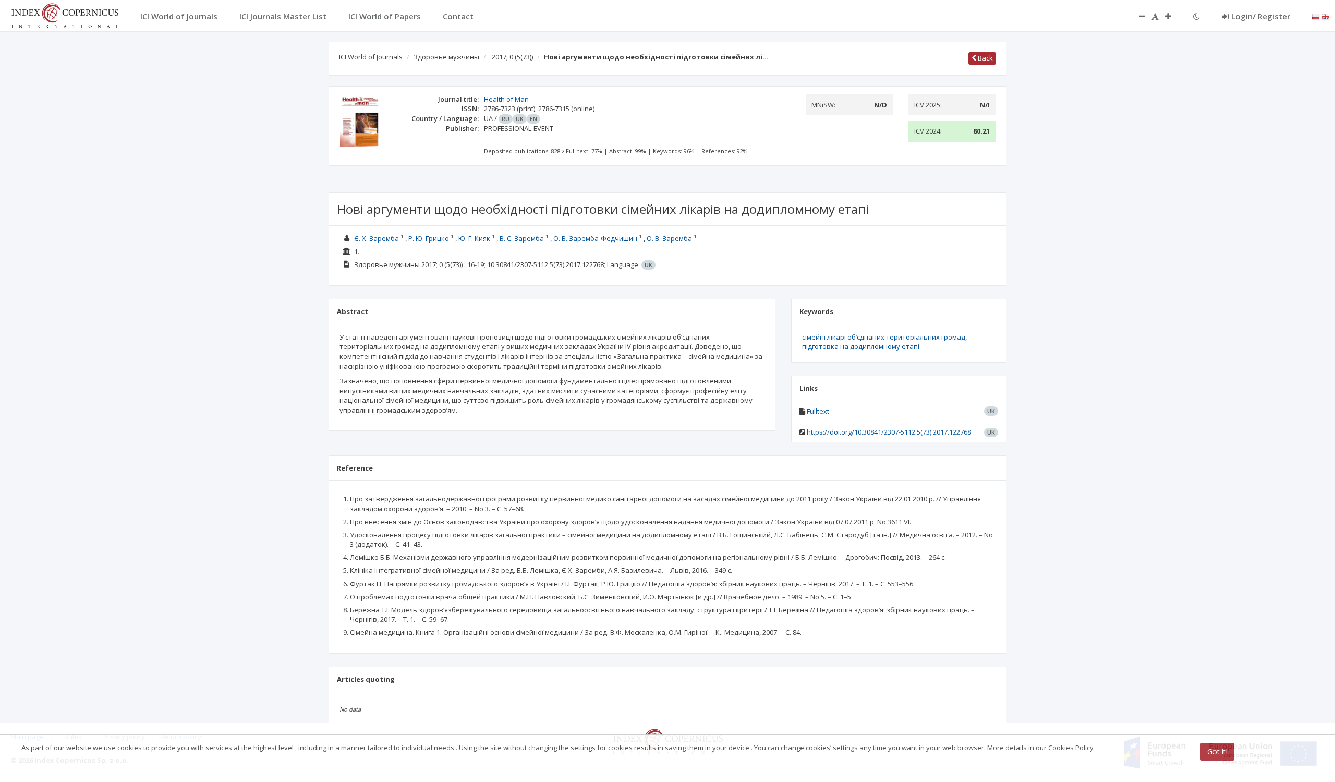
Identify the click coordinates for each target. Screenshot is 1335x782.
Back (984, 58)
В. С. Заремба (522, 238)
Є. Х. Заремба (376, 238)
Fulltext (818, 411)
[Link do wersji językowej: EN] (1325, 15)
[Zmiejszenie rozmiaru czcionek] (1137, 16)
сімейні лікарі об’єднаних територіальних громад (883, 337)
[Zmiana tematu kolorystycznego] (1196, 16)
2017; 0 (512, 57)
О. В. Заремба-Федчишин (595, 238)
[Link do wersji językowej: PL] (1316, 15)
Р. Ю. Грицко (428, 238)
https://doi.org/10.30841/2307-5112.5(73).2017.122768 (889, 432)
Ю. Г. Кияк (474, 238)
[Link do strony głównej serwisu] (64, 14)
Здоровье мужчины (446, 57)
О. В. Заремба (669, 238)
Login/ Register (1260, 16)
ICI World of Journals (371, 57)
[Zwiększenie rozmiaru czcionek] (1173, 16)
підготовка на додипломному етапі (860, 346)
